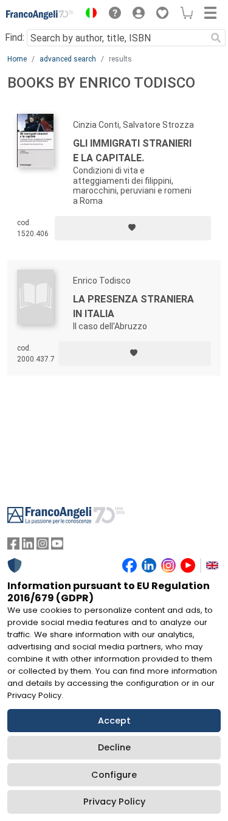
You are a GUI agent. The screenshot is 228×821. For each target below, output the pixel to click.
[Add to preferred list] (133, 228)
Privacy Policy (114, 801)
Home (17, 59)
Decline (114, 747)
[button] (88, 14)
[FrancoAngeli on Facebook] (13, 546)
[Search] (216, 37)
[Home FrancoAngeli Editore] (40, 14)
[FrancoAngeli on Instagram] (42, 546)
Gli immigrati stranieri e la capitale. (132, 151)
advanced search (68, 59)
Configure (114, 775)
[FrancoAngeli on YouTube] (57, 546)
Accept (114, 720)
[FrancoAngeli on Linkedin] (28, 546)
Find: (14, 37)
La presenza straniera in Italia (133, 306)
